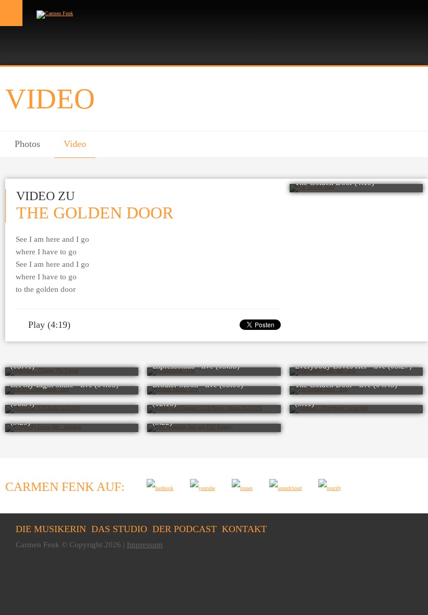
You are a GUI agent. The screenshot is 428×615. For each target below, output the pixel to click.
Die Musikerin (51, 529)
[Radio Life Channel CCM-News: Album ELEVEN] (213, 409)
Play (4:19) (46, 324)
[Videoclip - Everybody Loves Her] (356, 409)
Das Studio (119, 529)
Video (75, 144)
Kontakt (244, 529)
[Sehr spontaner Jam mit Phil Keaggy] (213, 428)
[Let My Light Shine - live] (71, 390)
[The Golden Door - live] (356, 390)
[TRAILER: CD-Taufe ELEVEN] (71, 409)
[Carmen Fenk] (55, 13)
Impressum (145, 544)
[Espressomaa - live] (213, 371)
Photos (27, 144)
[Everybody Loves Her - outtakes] (71, 428)
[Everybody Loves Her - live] (356, 371)
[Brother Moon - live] (213, 390)
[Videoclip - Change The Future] (71, 371)
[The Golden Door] (356, 188)
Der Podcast (184, 529)
